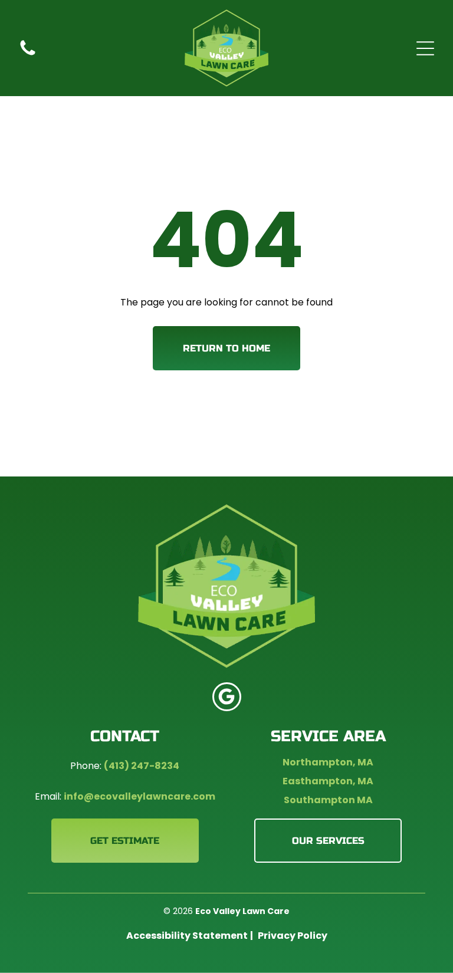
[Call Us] (27, 54)
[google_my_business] (226, 698)
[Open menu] (425, 48)
